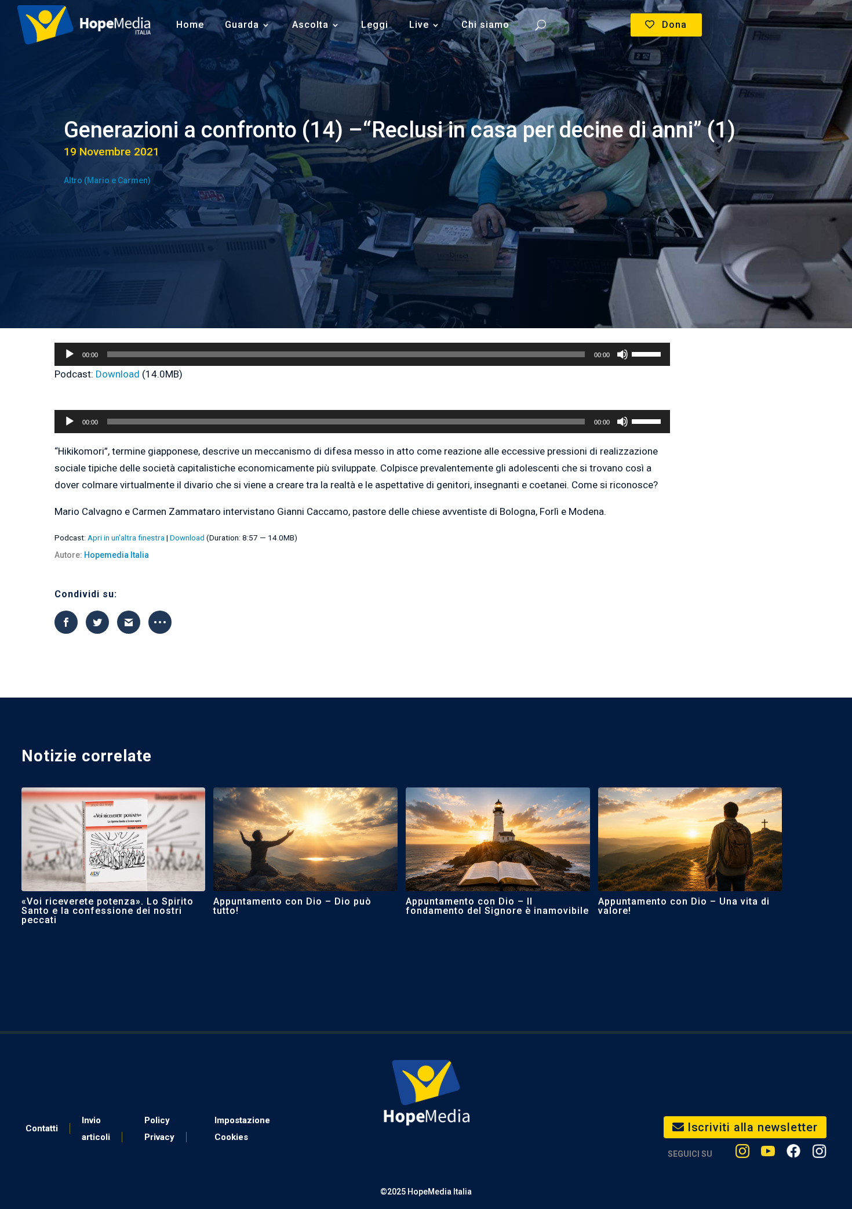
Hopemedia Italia (116, 555)
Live (419, 24)
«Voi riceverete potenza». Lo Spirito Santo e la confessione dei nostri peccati (107, 910)
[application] (362, 354)
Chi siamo (485, 24)
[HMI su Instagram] (742, 1153)
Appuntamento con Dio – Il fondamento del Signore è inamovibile (497, 906)
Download (118, 374)
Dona (674, 24)
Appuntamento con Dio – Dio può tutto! (292, 906)
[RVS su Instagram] (819, 1153)
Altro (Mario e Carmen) (107, 180)
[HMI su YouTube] (768, 1153)
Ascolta (310, 24)
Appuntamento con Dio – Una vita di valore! (684, 906)
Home (190, 24)
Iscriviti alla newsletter (752, 1127)
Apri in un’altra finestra (126, 537)
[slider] (648, 353)
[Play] (69, 354)
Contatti (42, 1128)
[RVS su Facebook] (793, 1153)
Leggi (374, 24)
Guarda (242, 24)
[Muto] (622, 354)
